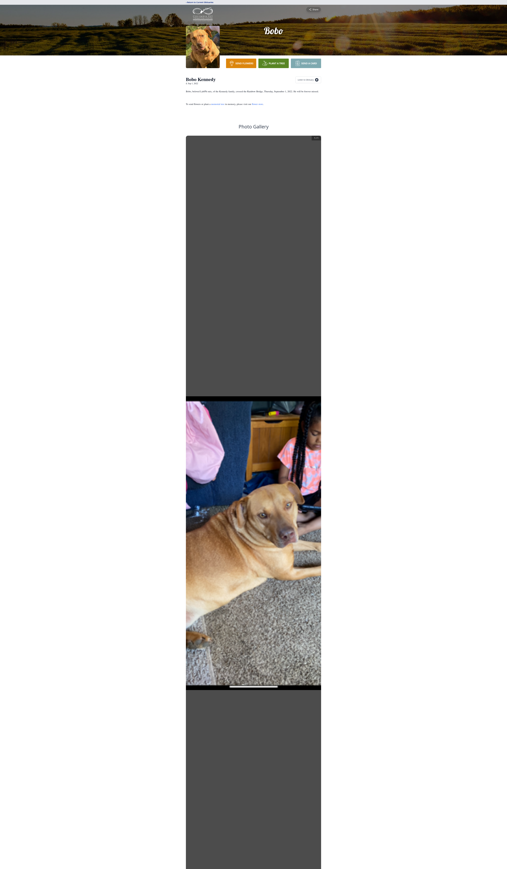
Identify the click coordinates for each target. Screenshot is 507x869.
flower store (257, 104)
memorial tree (217, 104)
